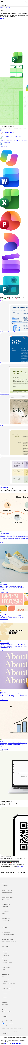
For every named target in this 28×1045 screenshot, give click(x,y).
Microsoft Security (5, 955)
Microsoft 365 (5, 5)
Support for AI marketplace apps (8, 983)
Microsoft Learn (5, 981)
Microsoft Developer (6, 978)
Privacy (15, 1028)
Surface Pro (4, 883)
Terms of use (20, 1028)
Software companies (6, 990)
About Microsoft (5, 1002)
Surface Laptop (5, 885)
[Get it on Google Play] (14, 863)
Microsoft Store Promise (6, 920)
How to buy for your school (7, 939)
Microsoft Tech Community (7, 986)
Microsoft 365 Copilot (6, 967)
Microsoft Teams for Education (8, 934)
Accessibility (4, 1014)
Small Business (4, 969)
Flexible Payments (5, 923)
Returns (3, 913)
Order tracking (5, 915)
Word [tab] (2, 299)
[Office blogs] (24, 872)
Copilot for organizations (7, 892)
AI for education (5, 946)
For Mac (9, 806)
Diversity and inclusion (6, 1011)
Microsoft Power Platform (7, 962)
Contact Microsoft (9, 1028)
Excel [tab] (7, 299)
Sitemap (3, 1028)
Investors (3, 1009)
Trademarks (4, 1030)
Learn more (20, 866)
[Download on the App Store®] (4, 863)
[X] (18, 872)
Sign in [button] (2, 18)
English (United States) (8, 1020)
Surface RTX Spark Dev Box (7, 890)
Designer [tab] (19, 299)
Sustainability (4, 1016)
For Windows (3, 806)
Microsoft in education (6, 929)
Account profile (5, 906)
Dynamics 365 (4, 957)
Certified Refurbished (6, 918)
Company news (5, 1004)
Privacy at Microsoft (6, 1007)
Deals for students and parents (8, 944)
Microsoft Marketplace (6, 988)
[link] (14, 131)
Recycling (15, 1030)
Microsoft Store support (6, 911)
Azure (3, 976)
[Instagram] (21, 872)
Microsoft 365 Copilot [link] (5, 7)
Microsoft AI (4, 953)
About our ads (20, 1030)
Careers (3, 999)
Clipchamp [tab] (3, 300)
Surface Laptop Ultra (6, 887)
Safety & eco (9, 1030)
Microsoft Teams (5, 965)
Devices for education (6, 932)
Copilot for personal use (6, 894)
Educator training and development (9, 941)
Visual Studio (4, 993)
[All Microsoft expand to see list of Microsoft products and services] (2, 2)
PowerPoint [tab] (13, 299)
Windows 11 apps (5, 899)
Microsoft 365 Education (6, 936)
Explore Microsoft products (7, 897)
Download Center (5, 908)
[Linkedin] (13, 872)
